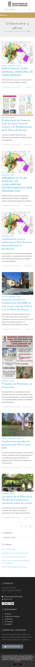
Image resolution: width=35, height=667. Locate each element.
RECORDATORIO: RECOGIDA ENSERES (15, 553)
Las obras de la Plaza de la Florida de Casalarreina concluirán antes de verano (17, 500)
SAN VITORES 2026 (8, 549)
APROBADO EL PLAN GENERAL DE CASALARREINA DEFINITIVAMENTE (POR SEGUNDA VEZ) (17, 184)
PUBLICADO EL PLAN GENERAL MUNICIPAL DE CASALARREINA (17, 72)
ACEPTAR (17, 664)
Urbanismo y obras (15, 65)
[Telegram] (12, 603)
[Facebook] (3, 603)
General (4, 65)
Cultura (4, 296)
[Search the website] (17, 9)
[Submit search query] (29, 9)
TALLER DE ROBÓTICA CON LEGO (14, 557)
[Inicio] (4, 31)
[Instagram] (9, 603)
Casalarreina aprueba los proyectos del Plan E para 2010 (16, 444)
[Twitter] (6, 603)
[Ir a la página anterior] (21, 526)
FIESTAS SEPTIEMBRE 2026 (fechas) (14, 567)
